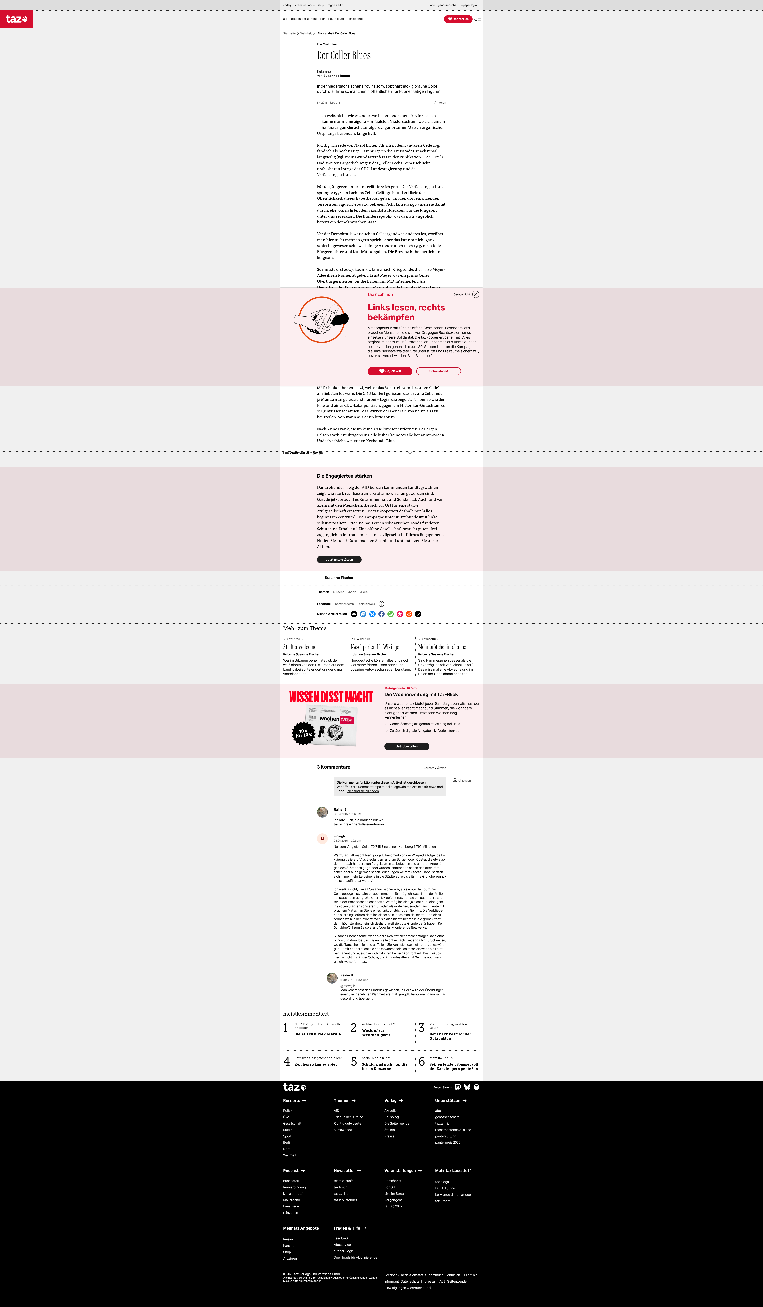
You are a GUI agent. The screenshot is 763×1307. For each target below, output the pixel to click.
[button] (477, 19)
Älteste (441, 768)
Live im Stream (395, 1194)
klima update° (293, 1194)
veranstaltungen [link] (304, 5)
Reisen (288, 1239)
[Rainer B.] (322, 812)
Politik (287, 1111)
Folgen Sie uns (443, 1087)
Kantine (288, 1246)
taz (295, 1087)
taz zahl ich (443, 1123)
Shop (287, 1252)
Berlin (287, 1142)
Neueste (428, 768)
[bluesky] (467, 1089)
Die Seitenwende (396, 1123)
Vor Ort (389, 1187)
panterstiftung (445, 1136)
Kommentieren (344, 604)
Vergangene (393, 1200)
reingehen (290, 1213)
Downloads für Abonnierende (355, 1257)
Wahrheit (306, 33)
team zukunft (343, 1181)
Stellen (389, 1130)
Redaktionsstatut (414, 1275)
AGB (442, 1281)
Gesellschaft (292, 1123)
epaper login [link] (469, 5)
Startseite (289, 33)
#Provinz (339, 592)
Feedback (341, 1238)
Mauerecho (291, 1200)
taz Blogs (442, 1182)
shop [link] (321, 5)
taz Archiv (442, 1201)
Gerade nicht (462, 294)
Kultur (287, 1130)
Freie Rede (291, 1206)
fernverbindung (294, 1187)
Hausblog (391, 1117)
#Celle (364, 592)
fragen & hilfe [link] (335, 5)
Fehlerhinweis (366, 604)
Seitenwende (457, 1281)
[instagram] (476, 1089)
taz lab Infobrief (345, 1200)
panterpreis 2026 (448, 1142)
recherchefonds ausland (453, 1130)
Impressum (429, 1281)
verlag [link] (287, 5)
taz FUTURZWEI (446, 1188)
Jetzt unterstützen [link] (339, 559)
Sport (287, 1136)
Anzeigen (290, 1258)
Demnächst (392, 1181)
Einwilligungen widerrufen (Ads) (407, 1288)
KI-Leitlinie (469, 1275)
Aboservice (342, 1245)
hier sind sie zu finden (363, 791)
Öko (286, 1117)
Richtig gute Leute (347, 1123)
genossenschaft (447, 1117)
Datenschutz (410, 1281)
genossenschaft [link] (448, 5)
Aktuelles (391, 1111)
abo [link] (432, 5)
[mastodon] (458, 1089)
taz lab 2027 (393, 1206)
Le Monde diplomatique (453, 1195)
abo (438, 1111)
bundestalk (291, 1181)
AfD (336, 1111)
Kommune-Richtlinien (444, 1275)
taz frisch (340, 1187)
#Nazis (352, 592)
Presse (389, 1136)
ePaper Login (344, 1251)
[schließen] (476, 294)
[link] (286, 19)
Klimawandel (343, 1130)
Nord (286, 1149)
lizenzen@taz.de (311, 1281)
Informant (392, 1281)
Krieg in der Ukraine (348, 1117)
